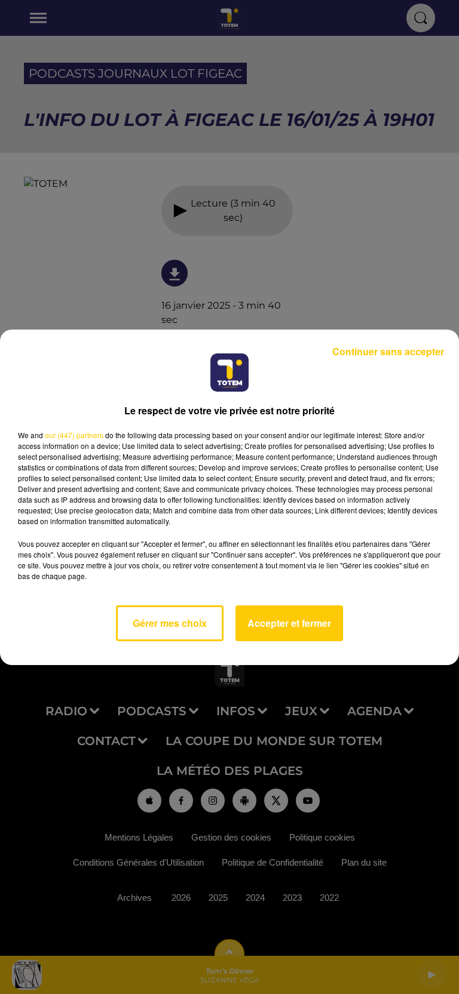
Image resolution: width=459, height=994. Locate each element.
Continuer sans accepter (388, 351)
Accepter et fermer (289, 623)
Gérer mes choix (170, 623)
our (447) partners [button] (74, 435)
